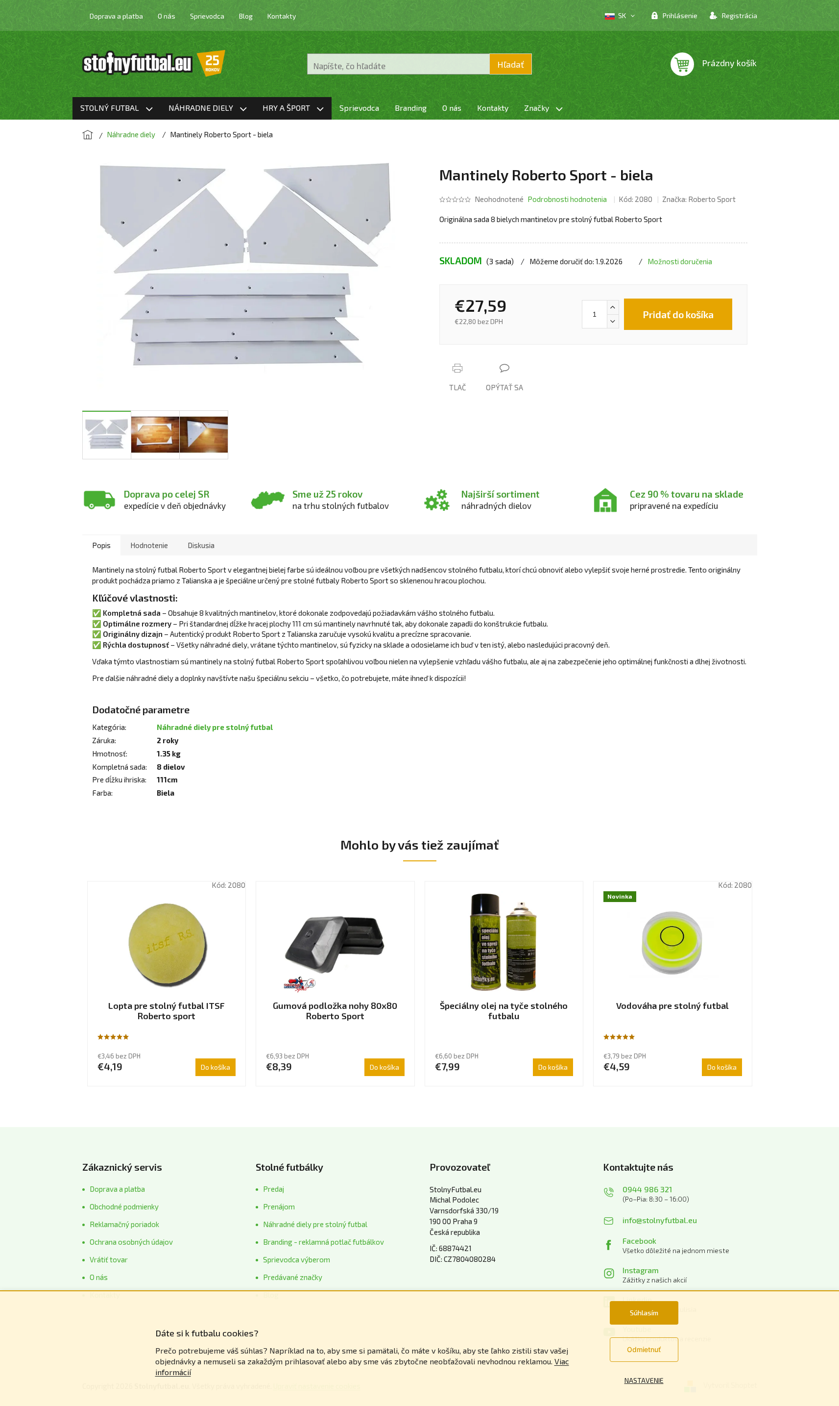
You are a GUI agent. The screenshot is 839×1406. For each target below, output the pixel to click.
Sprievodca (207, 16)
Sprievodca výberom (296, 1259)
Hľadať (510, 64)
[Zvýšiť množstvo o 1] (613, 307)
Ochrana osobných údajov (131, 1241)
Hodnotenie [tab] (149, 545)
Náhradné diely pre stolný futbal (215, 727)
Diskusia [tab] (201, 545)
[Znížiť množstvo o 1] (613, 321)
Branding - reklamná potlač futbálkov (323, 1241)
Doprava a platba (116, 16)
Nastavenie (644, 1380)
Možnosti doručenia (679, 261)
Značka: (699, 199)
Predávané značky (292, 1277)
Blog (246, 16)
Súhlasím (644, 1312)
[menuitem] (116, 108)
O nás (166, 16)
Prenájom (279, 1206)
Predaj (273, 1188)
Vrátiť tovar (109, 1259)
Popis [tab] (101, 545)
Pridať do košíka (678, 314)
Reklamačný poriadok (124, 1224)
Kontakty (281, 16)
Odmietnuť (644, 1349)
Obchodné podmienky (124, 1206)
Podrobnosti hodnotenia (567, 199)
